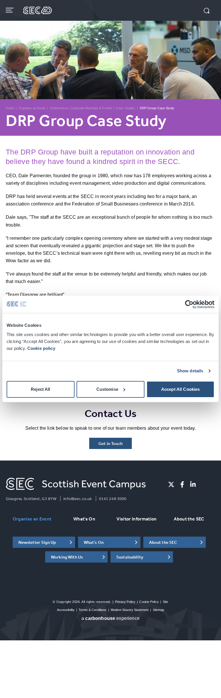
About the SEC (189, 519)
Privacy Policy (125, 601)
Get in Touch (110, 443)
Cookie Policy (149, 601)
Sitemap (158, 610)
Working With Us (67, 557)
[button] (206, 11)
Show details (190, 370)
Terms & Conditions (92, 610)
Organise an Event (32, 108)
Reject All (40, 389)
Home (10, 108)
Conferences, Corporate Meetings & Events (81, 108)
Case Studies (125, 108)
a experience (110, 618)
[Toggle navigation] (10, 10)
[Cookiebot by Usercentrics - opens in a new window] (189, 304)
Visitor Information (137, 519)
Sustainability (129, 557)
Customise (107, 389)
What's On (84, 519)
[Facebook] (182, 484)
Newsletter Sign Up (37, 542)
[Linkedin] (193, 484)
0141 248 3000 (113, 498)
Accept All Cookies (180, 389)
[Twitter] (171, 484)
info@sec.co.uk (77, 498)
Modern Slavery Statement (130, 610)
